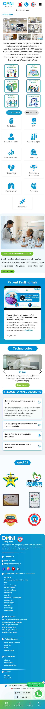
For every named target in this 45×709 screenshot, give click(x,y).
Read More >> (8, 271)
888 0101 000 (9, 561)
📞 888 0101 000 (22, 10)
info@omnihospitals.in (12, 564)
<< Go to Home (7, 14)
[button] (22, 402)
